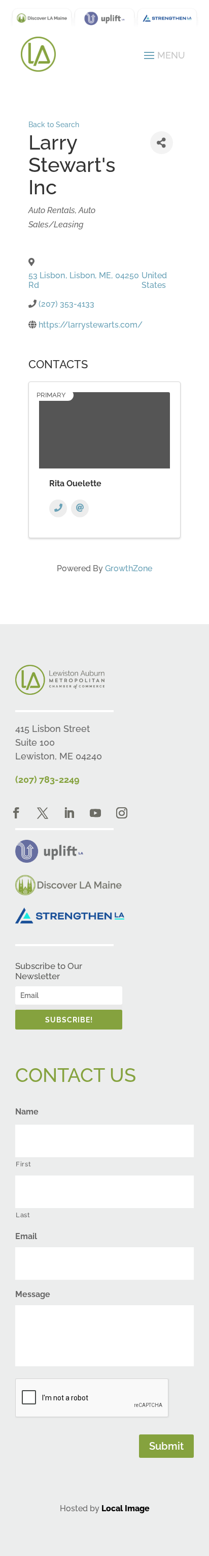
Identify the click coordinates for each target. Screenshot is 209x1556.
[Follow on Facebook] (16, 813)
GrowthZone (128, 568)
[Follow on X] (42, 813)
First (23, 1164)
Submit (166, 1446)
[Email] (80, 508)
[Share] (161, 142)
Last (23, 1215)
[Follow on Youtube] (95, 813)
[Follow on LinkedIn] (69, 813)
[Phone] (58, 508)
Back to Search (53, 124)
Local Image (125, 1508)
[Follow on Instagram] (122, 813)
